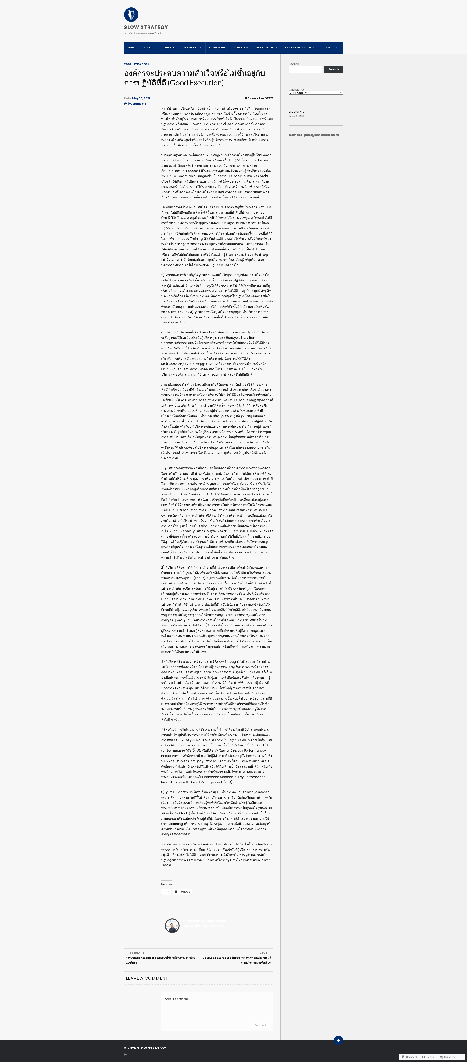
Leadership (217, 47)
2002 (128, 64)
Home (132, 47)
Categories (297, 89)
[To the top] (338, 1040)
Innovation (193, 47)
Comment (260, 1025)
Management (265, 47)
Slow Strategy (146, 27)
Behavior (150, 47)
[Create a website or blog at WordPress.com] (125, 1054)
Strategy (241, 47)
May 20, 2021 (141, 98)
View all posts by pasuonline (204, 926)
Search (294, 64)
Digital (170, 47)
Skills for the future (301, 47)
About (330, 47)
